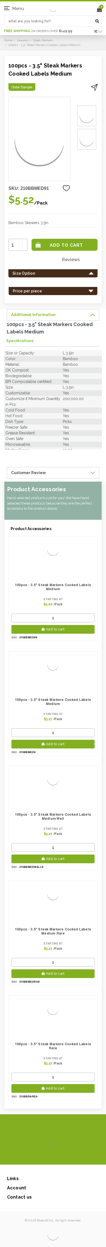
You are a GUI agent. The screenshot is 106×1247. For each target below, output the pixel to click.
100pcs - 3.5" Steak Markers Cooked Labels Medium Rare (53, 931)
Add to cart (55, 629)
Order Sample (21, 87)
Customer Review (28, 473)
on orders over (38, 31)
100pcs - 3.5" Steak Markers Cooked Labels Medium (53, 587)
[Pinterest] (60, 1156)
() (100, 31)
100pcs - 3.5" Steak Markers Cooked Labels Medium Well (53, 816)
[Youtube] (69, 1156)
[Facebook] (34, 1156)
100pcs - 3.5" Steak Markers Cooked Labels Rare (53, 1046)
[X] (43, 1156)
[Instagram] (52, 1156)
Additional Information (33, 314)
